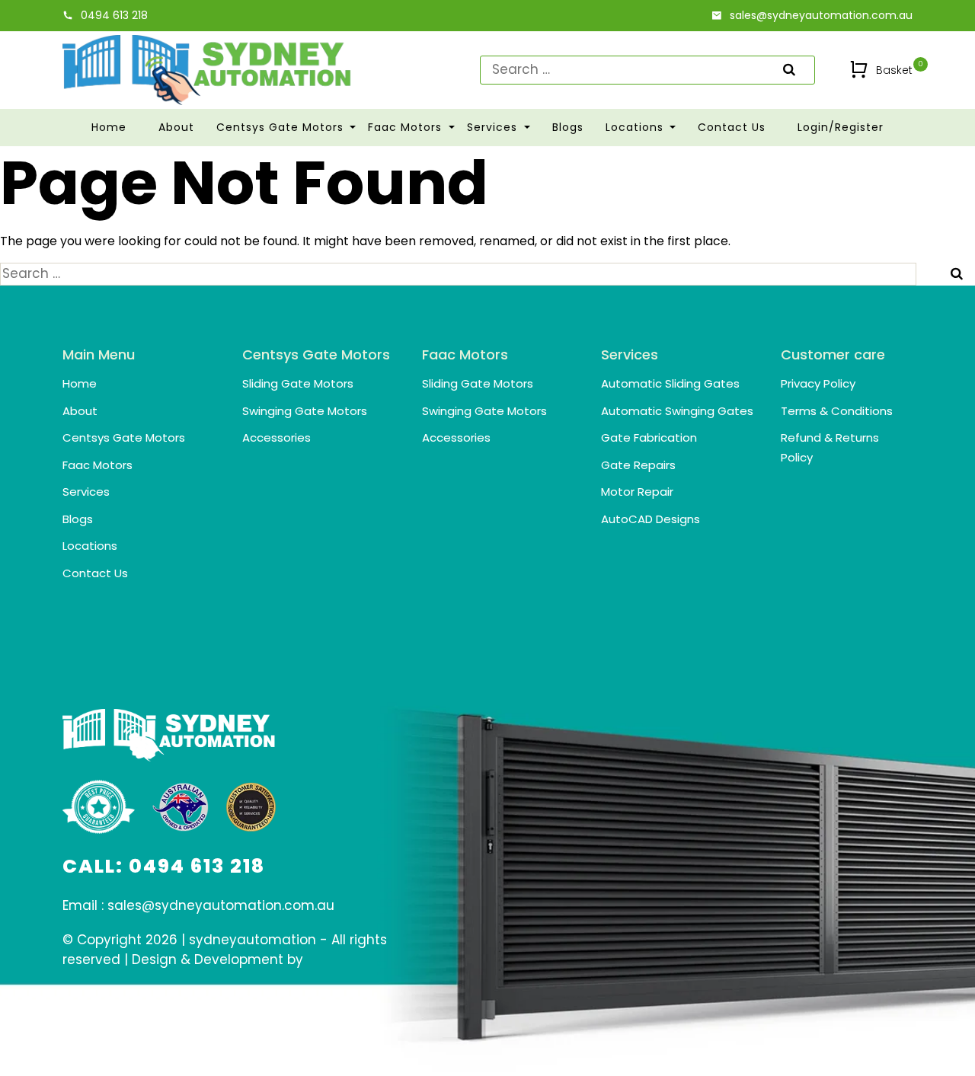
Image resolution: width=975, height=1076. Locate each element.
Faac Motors (407, 127)
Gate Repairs (638, 465)
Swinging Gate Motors (304, 411)
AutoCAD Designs (650, 519)
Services (494, 127)
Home (108, 127)
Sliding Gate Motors (297, 383)
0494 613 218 (114, 15)
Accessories (276, 437)
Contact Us (732, 127)
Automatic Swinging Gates (677, 411)
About (176, 127)
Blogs (567, 127)
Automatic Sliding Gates (670, 383)
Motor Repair (637, 492)
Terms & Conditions (837, 411)
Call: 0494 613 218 (163, 866)
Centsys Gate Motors (281, 127)
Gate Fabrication (649, 437)
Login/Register (841, 127)
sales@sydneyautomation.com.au (821, 15)
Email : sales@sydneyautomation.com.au (198, 905)
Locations (636, 127)
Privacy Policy (818, 383)
